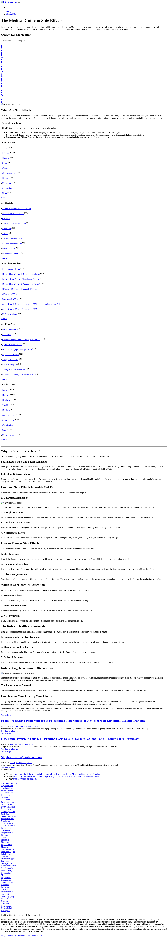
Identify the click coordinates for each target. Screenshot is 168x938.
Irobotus (4, 899)
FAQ (3, 936)
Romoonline (6, 873)
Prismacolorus (7, 892)
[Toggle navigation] (19, 2)
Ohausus (4, 889)
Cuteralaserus (6, 809)
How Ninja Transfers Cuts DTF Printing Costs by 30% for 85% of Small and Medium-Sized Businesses (70, 738)
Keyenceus (5, 795)
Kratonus (5, 885)
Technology (6, 715)
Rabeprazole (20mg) (10, 299)
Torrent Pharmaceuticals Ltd (14, 224)
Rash (4, 430)
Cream (5, 168)
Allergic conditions (10, 360)
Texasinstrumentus (8, 894)
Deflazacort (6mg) (9, 314)
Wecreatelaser (6, 835)
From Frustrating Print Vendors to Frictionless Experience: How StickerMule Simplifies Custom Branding (73, 720)
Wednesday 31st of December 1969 (24, 726)
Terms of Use (36, 936)
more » (4, 198)
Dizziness (6, 410)
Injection (6, 153)
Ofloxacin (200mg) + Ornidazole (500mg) (19, 289)
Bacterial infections (10, 329)
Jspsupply (5, 861)
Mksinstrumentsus (8, 816)
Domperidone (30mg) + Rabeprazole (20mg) (21, 274)
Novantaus (5, 830)
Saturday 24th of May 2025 (21, 744)
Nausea (5, 390)
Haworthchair (6, 908)
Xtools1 (4, 837)
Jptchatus (5, 814)
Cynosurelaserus (8, 826)
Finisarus (5, 842)
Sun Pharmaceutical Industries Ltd (16, 208)
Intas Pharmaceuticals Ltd (13, 213)
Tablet (4, 148)
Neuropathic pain (9, 365)
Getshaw (4, 856)
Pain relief (6, 334)
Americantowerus (8, 866)
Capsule (5, 158)
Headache (6, 400)
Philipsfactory (6, 870)
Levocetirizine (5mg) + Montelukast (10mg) (20, 279)
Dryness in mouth (9, 435)
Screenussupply (7, 849)
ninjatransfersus (7, 788)
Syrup (4, 163)
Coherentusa (6, 800)
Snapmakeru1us (7, 833)
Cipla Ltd (6, 218)
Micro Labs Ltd (8, 249)
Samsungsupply (7, 896)
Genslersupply (7, 868)
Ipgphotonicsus (7, 802)
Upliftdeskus (6, 906)
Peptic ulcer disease (10, 355)
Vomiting (6, 405)
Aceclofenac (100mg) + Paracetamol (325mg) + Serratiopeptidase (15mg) (32, 304)
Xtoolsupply (6, 821)
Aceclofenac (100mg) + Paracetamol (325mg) (21, 309)
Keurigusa (5, 910)
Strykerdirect (6, 844)
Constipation (7, 425)
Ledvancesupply (8, 852)
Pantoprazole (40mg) (11, 269)
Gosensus (5, 903)
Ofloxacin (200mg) (10, 294)
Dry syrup (6, 183)
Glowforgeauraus (8, 811)
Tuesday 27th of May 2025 (21, 762)
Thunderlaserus (7, 804)
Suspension (7, 188)
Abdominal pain (9, 415)
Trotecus (4, 797)
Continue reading (9, 731)
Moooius (4, 875)
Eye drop (6, 178)
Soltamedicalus (7, 818)
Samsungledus (7, 882)
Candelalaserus (7, 823)
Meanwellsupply (8, 859)
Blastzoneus (6, 880)
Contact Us (11, 14)
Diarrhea (6, 395)
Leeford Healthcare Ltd (12, 244)
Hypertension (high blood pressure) (17, 350)
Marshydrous (6, 863)
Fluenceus (5, 840)
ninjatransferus (7, 785)
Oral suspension (9, 173)
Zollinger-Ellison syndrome (13, 370)
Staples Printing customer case (21, 757)
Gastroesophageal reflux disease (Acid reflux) (21, 339)
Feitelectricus (6, 854)
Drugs (8, 12)
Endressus (5, 887)
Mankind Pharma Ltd (11, 254)
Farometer (5, 901)
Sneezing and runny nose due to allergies (19, 375)
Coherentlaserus (7, 793)
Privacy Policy (23, 936)
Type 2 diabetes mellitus (12, 344)
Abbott (5, 234)
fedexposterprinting (9, 783)
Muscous (5, 847)
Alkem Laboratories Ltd (12, 239)
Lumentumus (6, 828)
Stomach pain (8, 420)
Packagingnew (7, 790)
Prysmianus (6, 877)
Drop (4, 193)
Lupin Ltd (6, 229)
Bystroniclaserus (8, 807)
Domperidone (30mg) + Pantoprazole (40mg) (21, 284)
